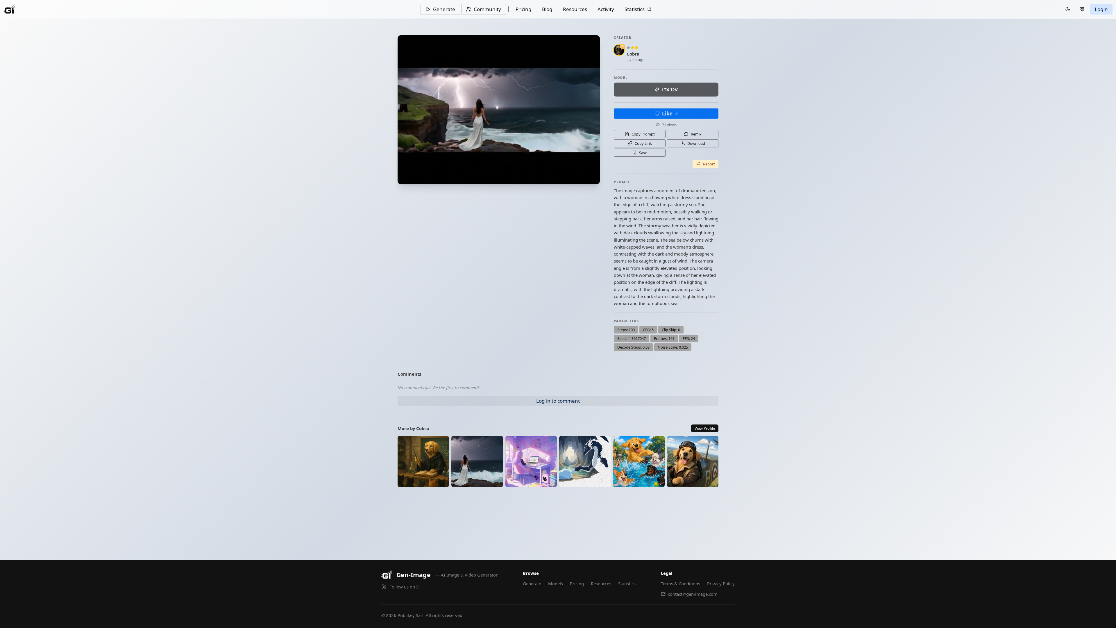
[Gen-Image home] (9, 9)
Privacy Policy (721, 583)
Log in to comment (558, 400)
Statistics (635, 9)
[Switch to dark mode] (1068, 9)
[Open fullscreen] (499, 109)
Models (555, 583)
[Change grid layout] (1082, 9)
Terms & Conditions (680, 583)
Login (1101, 9)
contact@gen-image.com (693, 594)
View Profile (705, 428)
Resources (575, 9)
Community (487, 9)
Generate (444, 9)
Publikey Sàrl (410, 615)
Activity (606, 9)
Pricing (524, 9)
